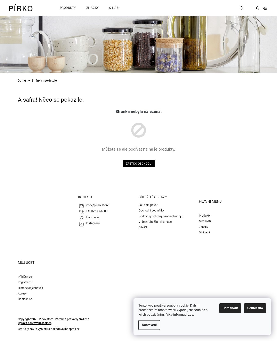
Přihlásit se (25, 276)
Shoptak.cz (72, 329)
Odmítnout (230, 308)
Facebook (92, 217)
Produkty (205, 215)
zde (190, 314)
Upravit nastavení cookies (34, 323)
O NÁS (143, 227)
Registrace (24, 282)
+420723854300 (96, 211)
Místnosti (205, 221)
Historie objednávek (30, 288)
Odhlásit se (25, 299)
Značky (203, 226)
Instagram (93, 223)
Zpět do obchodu (138, 163)
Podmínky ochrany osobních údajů (160, 216)
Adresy (22, 293)
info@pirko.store (97, 205)
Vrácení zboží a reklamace (155, 221)
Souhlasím (255, 308)
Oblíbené (204, 232)
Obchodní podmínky (151, 210)
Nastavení (149, 325)
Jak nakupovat (148, 205)
